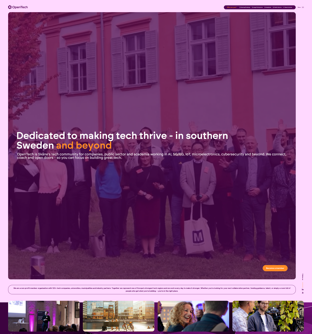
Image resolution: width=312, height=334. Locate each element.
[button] (244, 7)
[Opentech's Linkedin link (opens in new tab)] (303, 289)
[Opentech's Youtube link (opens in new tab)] (303, 292)
